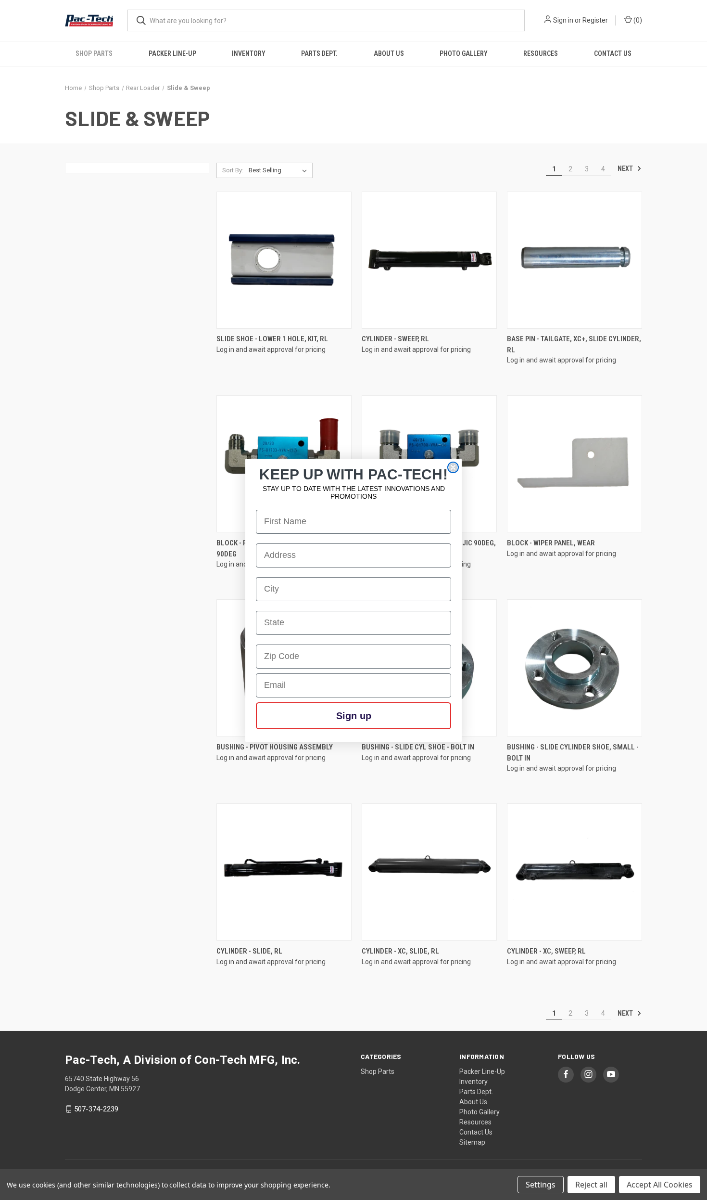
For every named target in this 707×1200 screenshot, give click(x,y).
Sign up (353, 715)
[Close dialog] (453, 467)
